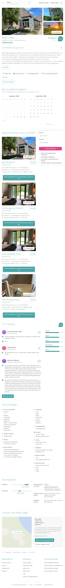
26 (10, 117)
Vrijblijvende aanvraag (7, 42)
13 (14, 110)
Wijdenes (5, 40)
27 (14, 117)
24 (3, 117)
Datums (41, 132)
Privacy (31, 584)
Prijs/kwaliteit (48, 345)
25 (7, 117)
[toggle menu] (61, 2)
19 (10, 113)
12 (10, 110)
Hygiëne (47, 335)
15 (21, 110)
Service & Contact (6, 562)
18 (7, 113)
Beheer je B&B (27, 562)
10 (3, 110)
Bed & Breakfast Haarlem (51, 571)
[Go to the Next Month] (51, 96)
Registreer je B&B (27, 565)
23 (24, 113)
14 (17, 110)
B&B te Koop (26, 571)
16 (24, 110)
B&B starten (26, 568)
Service (47, 349)
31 (3, 120)
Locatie (47, 340)
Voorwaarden (38, 584)
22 (21, 113)
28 (17, 117)
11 (7, 110)
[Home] (3, 552)
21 (17, 113)
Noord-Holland (13, 40)
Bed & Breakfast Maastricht (51, 562)
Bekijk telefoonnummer (41, 536)
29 (21, 117)
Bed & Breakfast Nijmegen (51, 568)
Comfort (47, 331)
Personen (41, 139)
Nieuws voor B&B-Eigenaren (30, 576)
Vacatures (4, 571)
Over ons (4, 565)
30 (24, 117)
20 (14, 113)
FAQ (24, 574)
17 (3, 113)
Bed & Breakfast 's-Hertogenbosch (53, 565)
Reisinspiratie (5, 568)
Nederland (22, 40)
